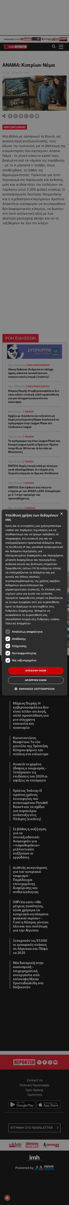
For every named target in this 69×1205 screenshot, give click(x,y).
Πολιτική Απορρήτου (18, 623)
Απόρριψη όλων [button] (36, 680)
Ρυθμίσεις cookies (48, 619)
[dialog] (34, 602)
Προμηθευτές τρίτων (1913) (22, 568)
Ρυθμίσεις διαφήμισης (19, 610)
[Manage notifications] (7, 1198)
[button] (34, 689)
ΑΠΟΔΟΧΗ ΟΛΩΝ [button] (35, 670)
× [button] (61, 513)
